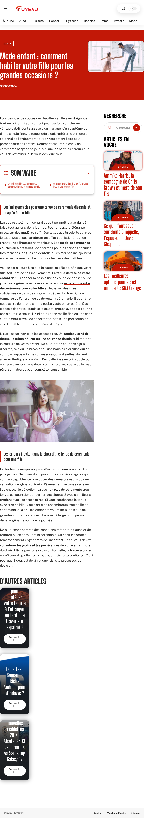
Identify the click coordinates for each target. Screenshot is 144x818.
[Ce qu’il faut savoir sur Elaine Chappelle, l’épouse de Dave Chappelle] (123, 210)
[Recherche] (123, 8)
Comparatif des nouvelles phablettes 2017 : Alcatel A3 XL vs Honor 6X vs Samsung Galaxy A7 (15, 735)
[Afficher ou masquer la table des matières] (63, 173)
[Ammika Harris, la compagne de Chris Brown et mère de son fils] (123, 160)
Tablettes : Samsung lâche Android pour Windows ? (15, 681)
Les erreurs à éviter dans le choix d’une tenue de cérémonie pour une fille (70, 185)
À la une (123, 267)
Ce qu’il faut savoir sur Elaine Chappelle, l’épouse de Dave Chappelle (121, 235)
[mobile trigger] (7, 8)
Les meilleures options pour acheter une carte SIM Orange (122, 282)
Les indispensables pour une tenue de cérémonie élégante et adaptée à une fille (24, 185)
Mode (7, 43)
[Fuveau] (27, 8)
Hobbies (123, 167)
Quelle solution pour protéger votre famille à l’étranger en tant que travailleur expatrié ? (15, 603)
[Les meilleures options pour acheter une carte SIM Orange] (123, 261)
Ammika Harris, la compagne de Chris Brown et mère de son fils (123, 184)
